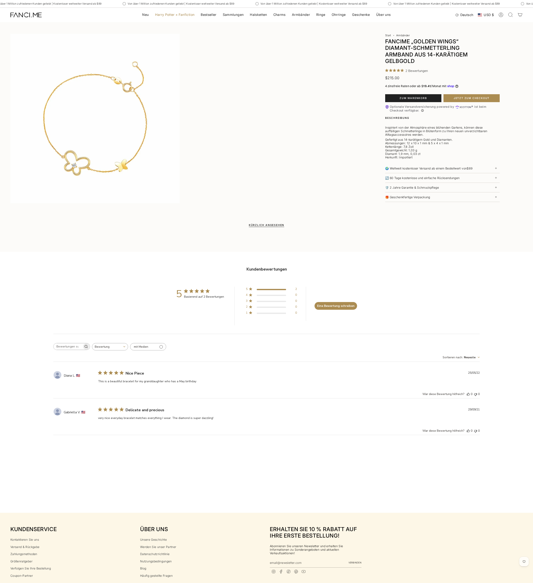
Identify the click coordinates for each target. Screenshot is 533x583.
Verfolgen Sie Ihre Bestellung (30, 568)
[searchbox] (68, 346)
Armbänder (403, 35)
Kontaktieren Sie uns (24, 539)
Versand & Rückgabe (24, 547)
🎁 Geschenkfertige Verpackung (407, 197)
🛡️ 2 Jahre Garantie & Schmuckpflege (412, 187)
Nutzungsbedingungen (156, 561)
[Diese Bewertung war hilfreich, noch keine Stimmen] (468, 394)
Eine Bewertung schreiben (336, 306)
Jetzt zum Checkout (471, 98)
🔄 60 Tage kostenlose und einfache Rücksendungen (422, 178)
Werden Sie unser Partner (158, 547)
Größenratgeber (21, 561)
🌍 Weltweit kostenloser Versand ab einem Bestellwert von (428, 168)
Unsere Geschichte (153, 539)
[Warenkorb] (520, 14)
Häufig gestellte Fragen (156, 575)
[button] (233, 15)
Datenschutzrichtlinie (154, 554)
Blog (143, 568)
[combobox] (110, 346)
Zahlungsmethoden (23, 554)
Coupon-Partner (21, 575)
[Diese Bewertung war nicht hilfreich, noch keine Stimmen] (475, 394)
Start (388, 35)
